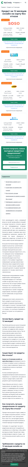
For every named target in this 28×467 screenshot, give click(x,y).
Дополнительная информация (14, 47)
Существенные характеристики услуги (13, 41)
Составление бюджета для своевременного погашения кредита (14, 210)
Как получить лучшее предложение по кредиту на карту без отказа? (15, 196)
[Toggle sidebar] (25, 2)
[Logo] (6, 2)
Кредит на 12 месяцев (13, 7)
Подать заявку (14, 39)
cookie (12, 453)
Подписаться (14, 167)
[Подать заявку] (14, 23)
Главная (3, 7)
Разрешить (14, 464)
